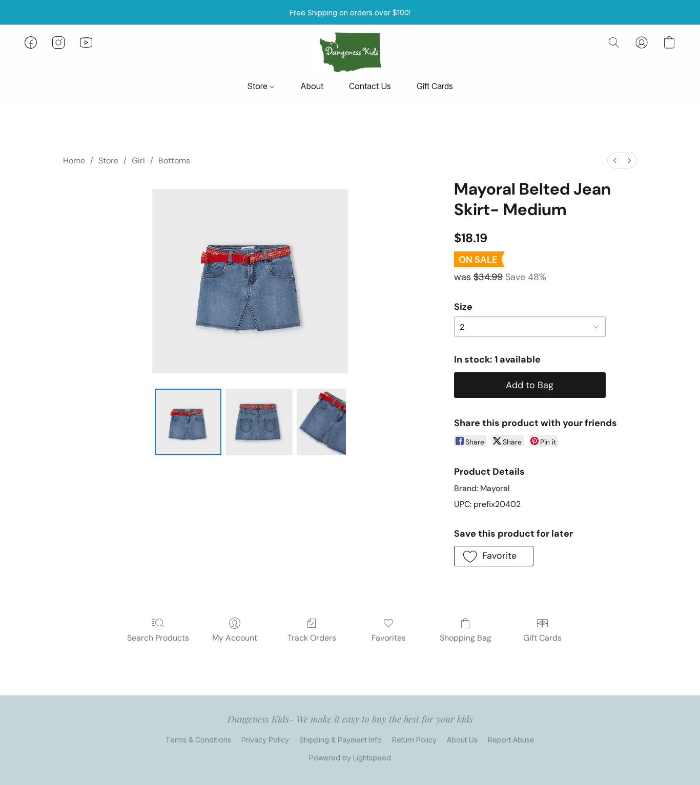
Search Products (158, 637)
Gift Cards (435, 86)
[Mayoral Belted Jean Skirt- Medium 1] (258, 422)
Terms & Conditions (198, 739)
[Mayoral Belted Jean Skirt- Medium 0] (188, 422)
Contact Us (370, 86)
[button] (350, 52)
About (311, 86)
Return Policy (414, 739)
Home (74, 160)
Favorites (389, 637)
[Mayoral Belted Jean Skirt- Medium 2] (321, 422)
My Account (234, 637)
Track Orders (311, 637)
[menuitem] (615, 160)
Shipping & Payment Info (340, 739)
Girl (138, 160)
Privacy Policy (265, 739)
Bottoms (174, 160)
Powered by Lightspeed (350, 757)
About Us (462, 739)
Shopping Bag (465, 637)
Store (258, 86)
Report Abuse (511, 739)
